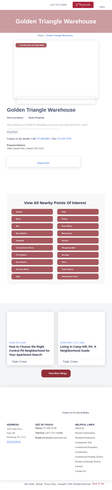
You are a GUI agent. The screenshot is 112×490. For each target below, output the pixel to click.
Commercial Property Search (89, 457)
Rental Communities (85, 433)
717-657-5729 (64, 138)
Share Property (36, 118)
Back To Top (98, 484)
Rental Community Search (88, 461)
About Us (79, 428)
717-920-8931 (43, 138)
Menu (102, 7)
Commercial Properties (86, 447)
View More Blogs (57, 373)
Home (41, 35)
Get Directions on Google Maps (32, 45)
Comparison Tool (83, 442)
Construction (81, 452)
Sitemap (39, 484)
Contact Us (80, 471)
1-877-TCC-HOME (58, 5)
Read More (12, 132)
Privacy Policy (50, 484)
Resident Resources (85, 438)
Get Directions (14, 441)
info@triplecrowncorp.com (54, 438)
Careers (79, 466)
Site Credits (29, 484)
